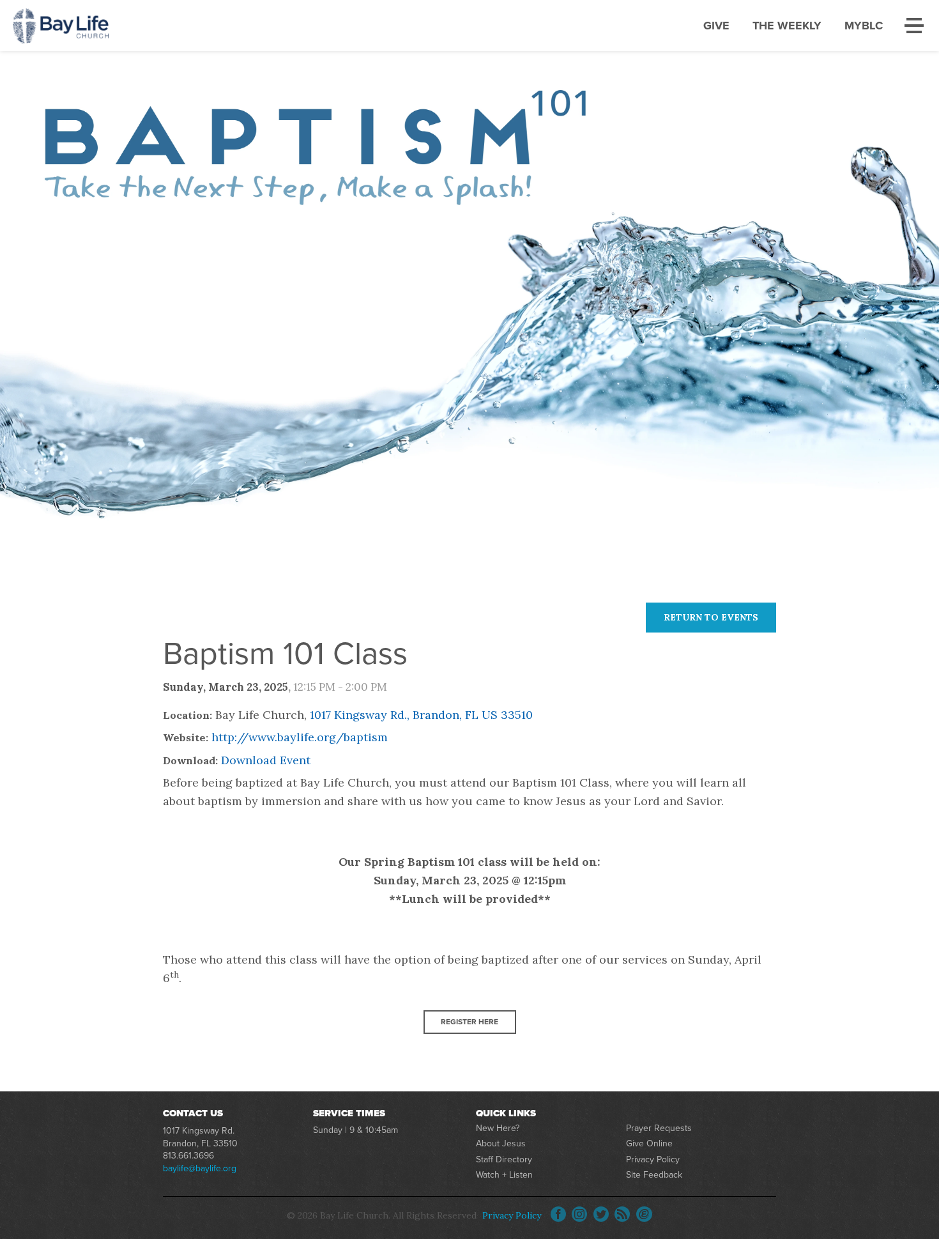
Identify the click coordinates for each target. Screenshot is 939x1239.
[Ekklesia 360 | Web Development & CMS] (644, 1214)
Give (716, 26)
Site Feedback (654, 1174)
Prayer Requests (659, 1128)
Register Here (469, 1021)
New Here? (497, 1128)
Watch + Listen (504, 1174)
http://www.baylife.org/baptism (299, 737)
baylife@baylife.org (199, 1168)
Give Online (649, 1143)
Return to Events (711, 617)
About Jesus (501, 1143)
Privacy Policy (653, 1159)
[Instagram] (579, 1214)
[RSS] (622, 1214)
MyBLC (863, 26)
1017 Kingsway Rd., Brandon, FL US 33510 (421, 714)
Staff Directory (504, 1159)
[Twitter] (601, 1214)
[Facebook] (558, 1214)
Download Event (265, 760)
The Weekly (786, 26)
